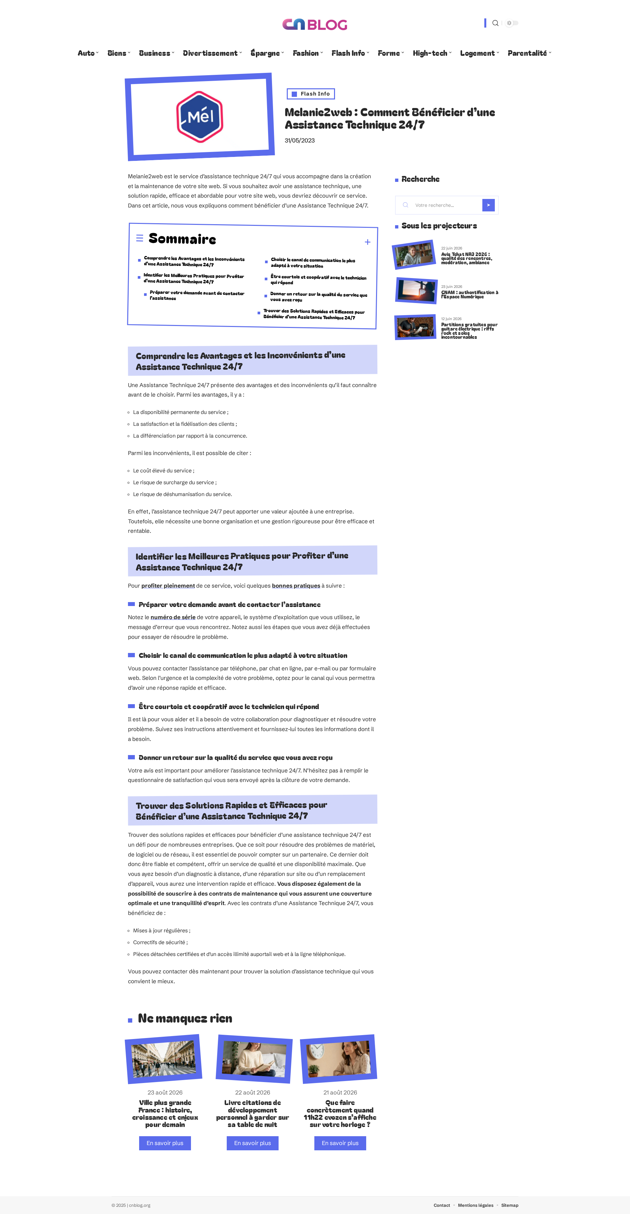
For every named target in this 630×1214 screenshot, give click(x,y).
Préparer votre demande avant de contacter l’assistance (197, 294)
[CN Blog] (315, 23)
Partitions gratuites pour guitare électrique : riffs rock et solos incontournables (469, 330)
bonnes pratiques (296, 585)
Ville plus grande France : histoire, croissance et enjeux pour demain (165, 1113)
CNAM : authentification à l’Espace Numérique (469, 294)
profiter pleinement (168, 585)
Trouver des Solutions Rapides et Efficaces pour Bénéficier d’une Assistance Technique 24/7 (314, 314)
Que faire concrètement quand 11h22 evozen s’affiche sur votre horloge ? (340, 1113)
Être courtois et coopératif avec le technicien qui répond (319, 278)
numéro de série (173, 617)
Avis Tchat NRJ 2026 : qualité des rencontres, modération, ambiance (467, 258)
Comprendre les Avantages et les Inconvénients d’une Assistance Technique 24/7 (194, 261)
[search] (495, 23)
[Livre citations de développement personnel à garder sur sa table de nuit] (254, 1059)
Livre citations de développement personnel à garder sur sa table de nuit (252, 1113)
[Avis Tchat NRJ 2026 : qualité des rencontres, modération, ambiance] (414, 255)
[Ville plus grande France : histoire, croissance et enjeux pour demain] (163, 1059)
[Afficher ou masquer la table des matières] (294, 241)
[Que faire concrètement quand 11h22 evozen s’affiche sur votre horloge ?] (338, 1059)
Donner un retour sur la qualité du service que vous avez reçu (319, 296)
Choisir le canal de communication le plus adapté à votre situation (313, 262)
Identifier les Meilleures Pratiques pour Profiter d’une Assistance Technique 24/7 (194, 278)
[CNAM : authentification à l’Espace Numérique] (416, 291)
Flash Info (315, 93)
